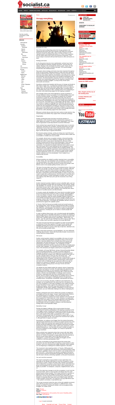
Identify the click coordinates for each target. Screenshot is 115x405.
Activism (38, 393)
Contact (69, 404)
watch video (83, 88)
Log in (40, 401)
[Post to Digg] (43, 397)
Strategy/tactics (45, 393)
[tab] (87, 81)
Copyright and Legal (51, 404)
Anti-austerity (53, 393)
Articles (44, 10)
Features (43, 390)
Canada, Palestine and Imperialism (85, 97)
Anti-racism (60, 393)
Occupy (42, 389)
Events (74, 10)
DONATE (81, 22)
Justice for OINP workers (85, 81)
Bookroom (61, 10)
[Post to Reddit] (49, 397)
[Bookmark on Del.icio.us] (42, 397)
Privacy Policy (62, 404)
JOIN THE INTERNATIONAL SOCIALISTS (88, 19)
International (46, 394)
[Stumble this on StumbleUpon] (41, 397)
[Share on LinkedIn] (45, 397)
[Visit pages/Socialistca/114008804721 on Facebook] (38, 397)
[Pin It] (47, 397)
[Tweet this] (37, 397)
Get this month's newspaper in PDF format (24, 35)
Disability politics (67, 393)
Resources (52, 10)
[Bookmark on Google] (39, 397)
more (94, 100)
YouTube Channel (85, 109)
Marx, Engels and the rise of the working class (86, 92)
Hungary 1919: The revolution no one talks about (86, 46)
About (26, 10)
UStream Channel (85, 119)
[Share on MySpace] (46, 397)
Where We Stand (34, 10)
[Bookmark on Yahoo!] (50, 397)
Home (20, 10)
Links (68, 10)
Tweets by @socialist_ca (85, 106)
